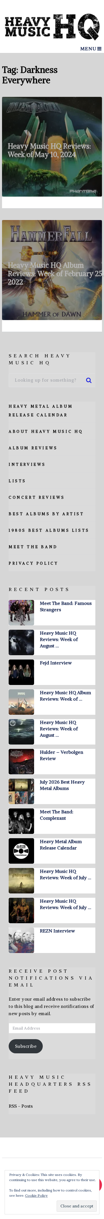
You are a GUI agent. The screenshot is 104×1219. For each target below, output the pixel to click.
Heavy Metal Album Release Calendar (61, 844)
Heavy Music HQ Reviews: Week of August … (59, 639)
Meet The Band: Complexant (56, 815)
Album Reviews (33, 448)
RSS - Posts (21, 1106)
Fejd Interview (56, 663)
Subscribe (26, 1046)
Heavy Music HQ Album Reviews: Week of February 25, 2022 (56, 273)
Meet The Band (33, 546)
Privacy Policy (33, 563)
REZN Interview (57, 931)
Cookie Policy (36, 1195)
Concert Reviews (37, 497)
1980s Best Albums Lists (49, 530)
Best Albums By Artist (46, 513)
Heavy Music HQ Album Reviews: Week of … (65, 696)
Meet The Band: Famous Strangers (66, 606)
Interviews (27, 464)
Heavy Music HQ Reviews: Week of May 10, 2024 (49, 150)
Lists (17, 481)
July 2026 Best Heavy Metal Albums (62, 785)
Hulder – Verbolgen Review (61, 755)
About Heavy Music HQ (46, 431)
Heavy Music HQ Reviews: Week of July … (65, 874)
